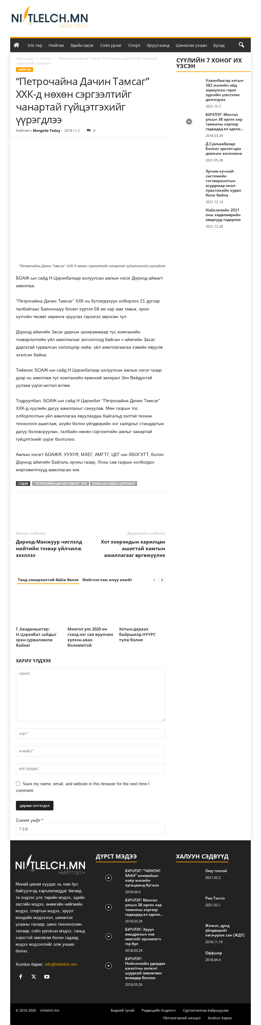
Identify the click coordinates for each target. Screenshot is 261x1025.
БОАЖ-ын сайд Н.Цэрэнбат (113, 483)
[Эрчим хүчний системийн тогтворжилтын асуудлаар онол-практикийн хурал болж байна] (189, 178)
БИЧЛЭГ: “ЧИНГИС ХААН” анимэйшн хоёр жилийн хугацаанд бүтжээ (143, 878)
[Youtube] (47, 977)
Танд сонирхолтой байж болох (48, 579)
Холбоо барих (220, 1017)
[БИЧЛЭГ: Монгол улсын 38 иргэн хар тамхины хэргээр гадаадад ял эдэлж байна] (189, 121)
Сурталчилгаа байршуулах (206, 1010)
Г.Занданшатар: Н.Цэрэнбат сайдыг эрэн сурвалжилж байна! (36, 637)
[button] (241, 45)
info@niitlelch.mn (61, 964)
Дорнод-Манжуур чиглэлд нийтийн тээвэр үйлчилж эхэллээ (49, 548)
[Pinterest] (51, 147)
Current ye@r (29, 820)
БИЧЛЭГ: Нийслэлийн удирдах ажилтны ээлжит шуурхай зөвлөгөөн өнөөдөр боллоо (145, 968)
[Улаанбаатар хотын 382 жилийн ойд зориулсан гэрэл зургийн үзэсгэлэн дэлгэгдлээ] (189, 87)
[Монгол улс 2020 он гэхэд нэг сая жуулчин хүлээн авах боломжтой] (90, 607)
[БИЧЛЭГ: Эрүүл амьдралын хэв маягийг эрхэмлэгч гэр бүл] (108, 936)
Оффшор (213, 953)
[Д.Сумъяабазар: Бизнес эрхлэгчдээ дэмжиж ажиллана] (189, 150)
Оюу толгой (216, 870)
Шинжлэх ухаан (191, 45)
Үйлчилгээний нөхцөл (182, 1017)
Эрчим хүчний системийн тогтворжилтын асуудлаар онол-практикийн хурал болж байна (223, 183)
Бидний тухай (122, 1010)
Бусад (218, 45)
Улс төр (35, 45)
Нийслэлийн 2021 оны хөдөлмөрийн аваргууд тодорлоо (223, 214)
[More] (81, 147)
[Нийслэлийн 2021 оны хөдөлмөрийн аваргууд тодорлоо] (189, 217)
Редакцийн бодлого (159, 1010)
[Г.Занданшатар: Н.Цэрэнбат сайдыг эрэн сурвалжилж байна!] (39, 607)
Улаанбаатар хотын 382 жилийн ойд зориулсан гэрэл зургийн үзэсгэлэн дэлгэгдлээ (224, 90)
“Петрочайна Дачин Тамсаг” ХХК (60, 483)
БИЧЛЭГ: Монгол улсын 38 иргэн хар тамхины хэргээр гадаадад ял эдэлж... (224, 122)
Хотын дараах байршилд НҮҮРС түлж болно (137, 634)
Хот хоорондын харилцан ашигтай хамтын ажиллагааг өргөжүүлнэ (133, 548)
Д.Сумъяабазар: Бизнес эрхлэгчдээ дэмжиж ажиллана (224, 148)
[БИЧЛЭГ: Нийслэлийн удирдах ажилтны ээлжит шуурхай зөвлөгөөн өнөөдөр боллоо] (108, 965)
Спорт (134, 45)
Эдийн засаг (82, 45)
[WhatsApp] (66, 147)
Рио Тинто (215, 898)
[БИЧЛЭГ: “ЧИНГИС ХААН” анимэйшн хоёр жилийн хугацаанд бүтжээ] (108, 877)
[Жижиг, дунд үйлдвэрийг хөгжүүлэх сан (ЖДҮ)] (188, 932)
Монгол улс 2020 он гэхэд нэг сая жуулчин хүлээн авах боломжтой (90, 637)
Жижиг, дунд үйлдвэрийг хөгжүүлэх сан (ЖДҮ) (224, 930)
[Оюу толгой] (188, 877)
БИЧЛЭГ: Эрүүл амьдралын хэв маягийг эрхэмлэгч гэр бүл (143, 936)
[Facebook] (22, 147)
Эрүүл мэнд (158, 45)
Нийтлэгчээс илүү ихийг (107, 579)
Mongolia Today (46, 130)
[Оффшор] (188, 960)
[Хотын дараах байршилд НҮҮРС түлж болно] (142, 607)
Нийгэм (56, 45)
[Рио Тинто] (188, 905)
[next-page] (162, 580)
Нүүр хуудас (25, 58)
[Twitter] (37, 147)
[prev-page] (154, 580)
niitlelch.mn (50, 1010)
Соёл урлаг (111, 45)
